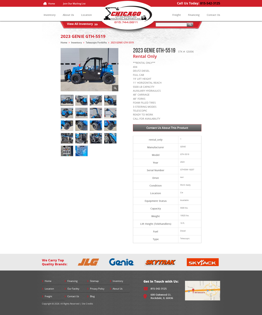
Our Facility (73, 288)
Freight (176, 15)
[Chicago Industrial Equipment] (131, 18)
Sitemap (94, 281)
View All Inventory (80, 24)
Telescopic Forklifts (96, 42)
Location (86, 15)
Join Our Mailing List (74, 3)
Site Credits (87, 303)
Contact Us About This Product (167, 128)
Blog (92, 296)
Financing (194, 15)
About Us (68, 15)
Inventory (50, 15)
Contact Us (213, 15)
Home (51, 3)
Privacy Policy (97, 288)
